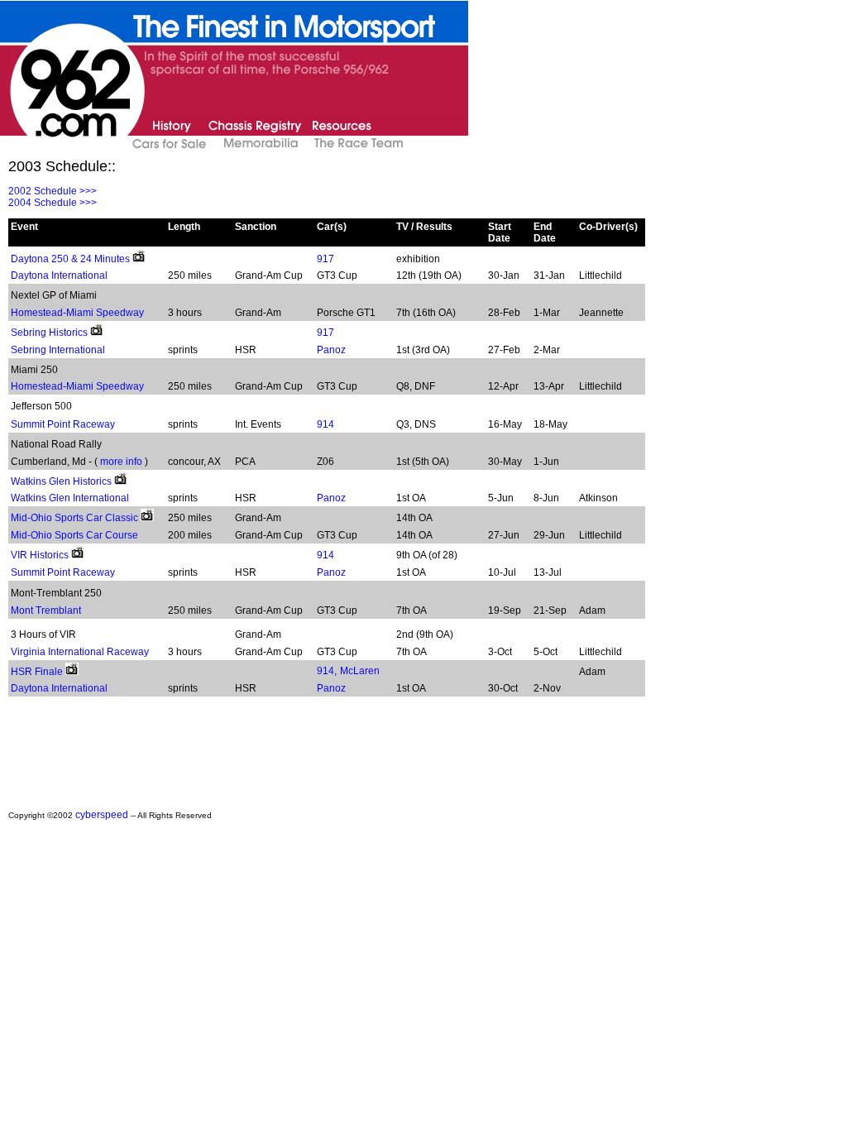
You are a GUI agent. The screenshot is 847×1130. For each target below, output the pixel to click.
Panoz (331, 350)
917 (325, 259)
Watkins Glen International (70, 498)
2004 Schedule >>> (52, 202)
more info (121, 461)
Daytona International (59, 275)
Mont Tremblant (46, 610)
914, (327, 671)
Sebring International (58, 350)
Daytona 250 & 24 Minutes (70, 259)
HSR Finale (37, 672)
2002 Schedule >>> (52, 191)
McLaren (360, 671)
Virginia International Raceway (80, 652)
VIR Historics (40, 555)
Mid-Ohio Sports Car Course (74, 535)
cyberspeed (101, 815)
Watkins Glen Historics (61, 481)
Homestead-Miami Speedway (77, 312)
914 (325, 424)
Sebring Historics (49, 332)
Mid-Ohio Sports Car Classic (74, 518)
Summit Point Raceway (63, 424)
